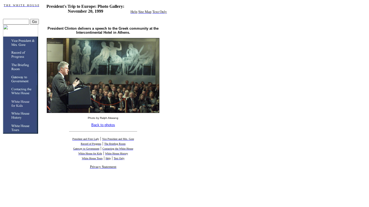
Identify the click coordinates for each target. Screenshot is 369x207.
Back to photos (103, 125)
